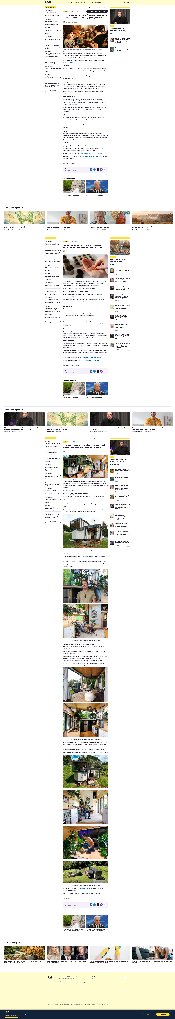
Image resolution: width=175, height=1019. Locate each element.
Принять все (163, 1014)
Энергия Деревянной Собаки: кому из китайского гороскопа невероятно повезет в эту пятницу (22, 226)
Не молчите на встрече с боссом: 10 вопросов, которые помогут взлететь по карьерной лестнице (53, 508)
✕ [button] (171, 1011)
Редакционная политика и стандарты (111, 978)
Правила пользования (108, 980)
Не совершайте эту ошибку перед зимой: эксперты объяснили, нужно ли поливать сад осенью (53, 477)
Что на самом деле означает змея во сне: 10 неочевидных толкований (122, 49)
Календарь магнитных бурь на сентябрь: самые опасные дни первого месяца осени (52, 516)
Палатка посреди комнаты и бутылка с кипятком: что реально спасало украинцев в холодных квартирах (53, 31)
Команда (94, 982)
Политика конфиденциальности (110, 984)
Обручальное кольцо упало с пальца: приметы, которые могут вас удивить (52, 47)
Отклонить (149, 1014)
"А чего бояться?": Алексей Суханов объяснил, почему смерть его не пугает (53, 269)
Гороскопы (98, 2)
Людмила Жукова (7, 229)
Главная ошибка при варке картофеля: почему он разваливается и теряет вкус (51, 23)
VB (101, 169)
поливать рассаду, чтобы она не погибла (90, 357)
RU (124, 2)
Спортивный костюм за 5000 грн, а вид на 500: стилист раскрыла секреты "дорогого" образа (53, 55)
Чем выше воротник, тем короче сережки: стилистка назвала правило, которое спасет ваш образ (52, 468)
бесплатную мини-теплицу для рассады (89, 360)
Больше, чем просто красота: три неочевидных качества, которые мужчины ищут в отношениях (122, 40)
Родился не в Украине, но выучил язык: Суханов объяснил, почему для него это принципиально (52, 445)
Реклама (94, 987)
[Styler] (49, 2)
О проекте (94, 978)
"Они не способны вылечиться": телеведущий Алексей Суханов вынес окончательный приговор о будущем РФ (53, 277)
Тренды (77, 2)
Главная (64, 7)
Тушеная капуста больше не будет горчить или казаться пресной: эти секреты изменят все (53, 85)
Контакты (94, 980)
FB (91, 169)
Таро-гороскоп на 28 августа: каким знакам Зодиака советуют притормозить (52, 261)
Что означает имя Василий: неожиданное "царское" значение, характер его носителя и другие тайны (65, 226)
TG (94, 169)
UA (121, 2)
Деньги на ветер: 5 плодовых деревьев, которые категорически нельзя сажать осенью (53, 244)
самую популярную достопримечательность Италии (89, 156)
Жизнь (68, 7)
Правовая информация (108, 982)
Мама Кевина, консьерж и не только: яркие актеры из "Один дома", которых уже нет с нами (52, 484)
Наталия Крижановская (51, 229)
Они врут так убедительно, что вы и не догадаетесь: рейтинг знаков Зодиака (53, 501)
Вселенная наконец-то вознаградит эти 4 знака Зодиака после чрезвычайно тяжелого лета (53, 14)
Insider (72, 490)
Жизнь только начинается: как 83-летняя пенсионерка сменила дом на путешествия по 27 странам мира (110, 226)
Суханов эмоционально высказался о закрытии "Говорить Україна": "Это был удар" (119, 31)
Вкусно (91, 2)
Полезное (83, 2)
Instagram (71, 62)
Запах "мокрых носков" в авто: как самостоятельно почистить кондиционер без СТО (53, 62)
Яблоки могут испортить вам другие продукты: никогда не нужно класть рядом (52, 452)
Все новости (53, 90)
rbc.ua (128, 2)
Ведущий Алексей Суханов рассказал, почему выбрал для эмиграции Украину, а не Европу (52, 310)
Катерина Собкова (93, 431)
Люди (70, 2)
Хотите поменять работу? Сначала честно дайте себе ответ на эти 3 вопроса (53, 39)
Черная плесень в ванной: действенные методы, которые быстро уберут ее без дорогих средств (52, 492)
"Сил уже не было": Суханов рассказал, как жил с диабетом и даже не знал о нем (53, 77)
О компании (95, 984)
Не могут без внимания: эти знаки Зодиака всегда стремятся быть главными (53, 70)
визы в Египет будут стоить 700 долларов (92, 153)
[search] (118, 2)
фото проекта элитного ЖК (85, 888)
